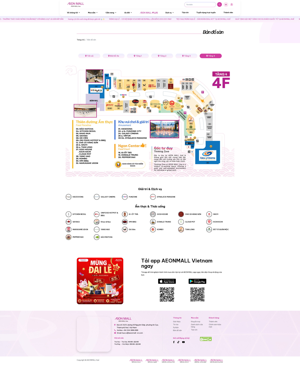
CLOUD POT (190, 222)
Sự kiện (176, 327)
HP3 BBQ (132, 222)
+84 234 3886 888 (130, 330)
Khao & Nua (106, 222)
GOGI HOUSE (162, 214)
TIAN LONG (190, 229)
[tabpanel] (150, 152)
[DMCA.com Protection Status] (206, 339)
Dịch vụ (168, 13)
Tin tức (176, 324)
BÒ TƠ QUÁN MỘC (221, 229)
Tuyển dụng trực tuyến (206, 12)
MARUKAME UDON (80, 229)
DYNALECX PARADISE (166, 197)
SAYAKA (76, 222)
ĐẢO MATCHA (106, 237)
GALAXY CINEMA (108, 197)
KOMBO (160, 229)
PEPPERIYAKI (78, 237)
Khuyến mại (195, 322)
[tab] (114, 56)
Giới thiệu (176, 322)
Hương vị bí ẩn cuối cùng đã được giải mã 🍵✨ (56, 19)
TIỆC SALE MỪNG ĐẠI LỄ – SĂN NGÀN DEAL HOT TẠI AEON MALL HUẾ (173, 19)
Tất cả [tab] (90, 56)
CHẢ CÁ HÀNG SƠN (193, 214)
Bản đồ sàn (177, 330)
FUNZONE (133, 197)
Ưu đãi (127, 13)
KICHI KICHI (218, 222)
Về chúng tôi (72, 13)
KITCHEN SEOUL (79, 214)
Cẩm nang (110, 13)
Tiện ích (185, 12)
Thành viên (228, 12)
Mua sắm (91, 13)
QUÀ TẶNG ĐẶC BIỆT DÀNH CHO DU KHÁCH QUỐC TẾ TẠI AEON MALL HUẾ (234, 19)
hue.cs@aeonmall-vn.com (132, 333)
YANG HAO (105, 229)
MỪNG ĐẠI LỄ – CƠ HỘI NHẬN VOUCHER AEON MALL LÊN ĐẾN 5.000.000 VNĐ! (110, 19)
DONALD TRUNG (164, 222)
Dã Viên (132, 229)
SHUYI (215, 214)
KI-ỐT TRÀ (133, 214)
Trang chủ (81, 40)
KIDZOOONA (78, 197)
